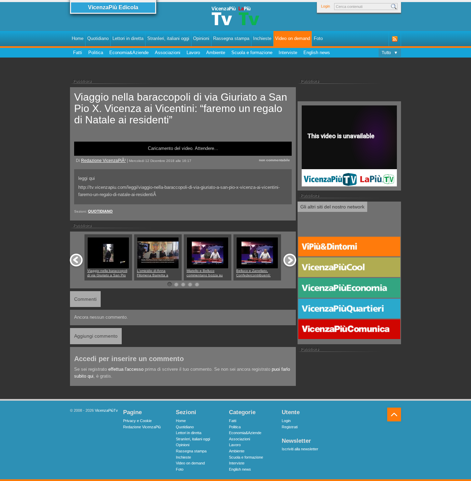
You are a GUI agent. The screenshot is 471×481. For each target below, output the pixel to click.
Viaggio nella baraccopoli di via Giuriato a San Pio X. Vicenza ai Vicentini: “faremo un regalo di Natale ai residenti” (180, 108)
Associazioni (167, 52)
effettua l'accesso (125, 369)
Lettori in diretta (127, 38)
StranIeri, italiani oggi (168, 38)
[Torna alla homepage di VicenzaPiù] (235, 18)
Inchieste (262, 38)
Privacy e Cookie (137, 421)
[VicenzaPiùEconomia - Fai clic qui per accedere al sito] (349, 288)
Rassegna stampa (231, 38)
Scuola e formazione (251, 52)
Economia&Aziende (129, 52)
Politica (95, 52)
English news (316, 52)
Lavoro (193, 52)
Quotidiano (98, 38)
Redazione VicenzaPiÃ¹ (103, 160)
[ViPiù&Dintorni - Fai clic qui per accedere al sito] (349, 247)
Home (77, 38)
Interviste (288, 52)
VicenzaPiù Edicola (113, 7)
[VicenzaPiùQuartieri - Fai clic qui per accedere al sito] (349, 309)
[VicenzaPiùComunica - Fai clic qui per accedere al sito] (349, 329)
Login (325, 6)
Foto (318, 38)
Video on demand (292, 38)
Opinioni (201, 38)
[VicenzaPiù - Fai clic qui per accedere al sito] (349, 226)
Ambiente (215, 52)
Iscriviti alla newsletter (300, 449)
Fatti (77, 52)
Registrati (290, 427)
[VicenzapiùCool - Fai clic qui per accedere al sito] (349, 267)
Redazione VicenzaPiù (142, 427)
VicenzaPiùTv (106, 410)
